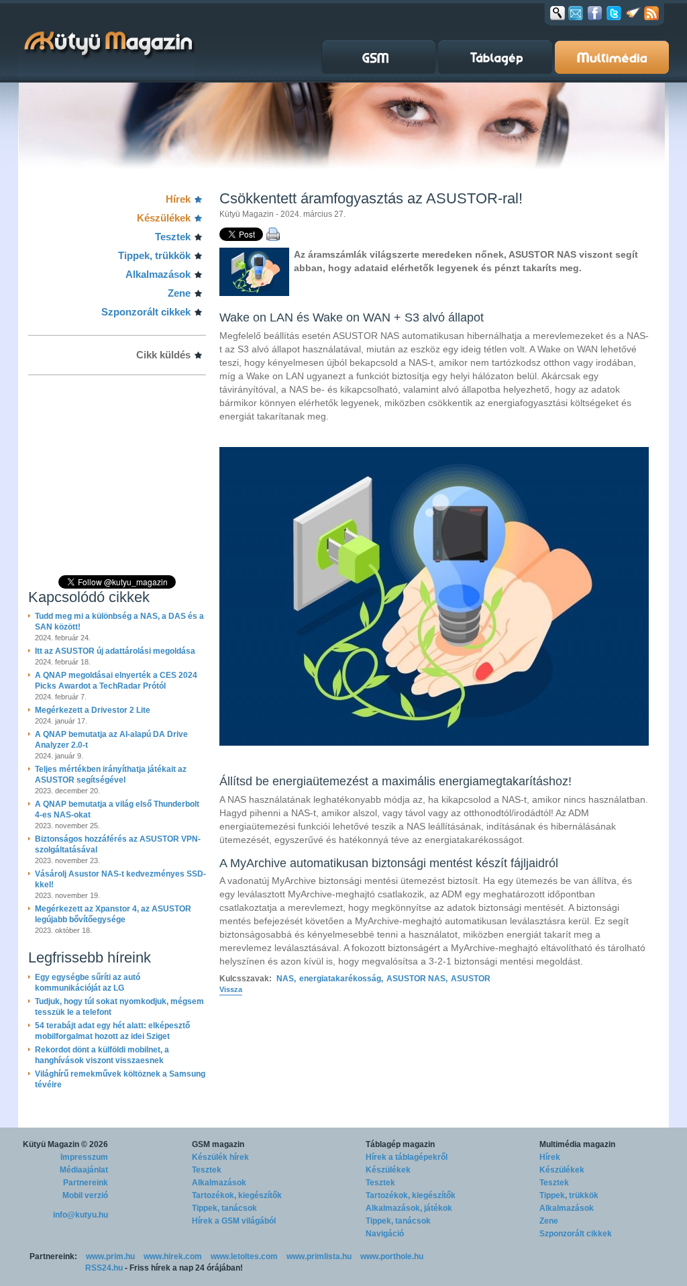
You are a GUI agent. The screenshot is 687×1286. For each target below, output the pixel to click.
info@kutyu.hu (80, 1215)
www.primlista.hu (319, 1256)
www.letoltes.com (244, 1256)
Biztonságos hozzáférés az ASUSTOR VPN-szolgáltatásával (118, 844)
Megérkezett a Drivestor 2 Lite (92, 710)
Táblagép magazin (400, 1144)
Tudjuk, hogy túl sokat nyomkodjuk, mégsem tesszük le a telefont (119, 1007)
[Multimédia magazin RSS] (651, 12)
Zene (179, 293)
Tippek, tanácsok (224, 1208)
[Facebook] (594, 12)
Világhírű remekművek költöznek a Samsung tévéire (120, 1079)
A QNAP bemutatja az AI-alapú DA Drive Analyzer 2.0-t (111, 740)
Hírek (178, 199)
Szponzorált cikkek (146, 311)
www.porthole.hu (391, 1256)
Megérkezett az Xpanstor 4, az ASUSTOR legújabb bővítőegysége (113, 914)
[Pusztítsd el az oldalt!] (633, 12)
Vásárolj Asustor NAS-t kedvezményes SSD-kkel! (120, 879)
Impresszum (84, 1157)
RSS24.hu (104, 1268)
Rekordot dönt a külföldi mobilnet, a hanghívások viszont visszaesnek (102, 1055)
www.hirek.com (173, 1256)
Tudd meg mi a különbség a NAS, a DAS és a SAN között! (119, 621)
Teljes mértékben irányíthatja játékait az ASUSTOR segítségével (111, 774)
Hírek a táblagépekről (406, 1157)
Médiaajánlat (84, 1170)
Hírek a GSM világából (234, 1221)
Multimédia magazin (577, 1144)
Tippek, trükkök (154, 255)
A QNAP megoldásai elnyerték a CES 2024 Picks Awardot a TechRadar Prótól (116, 681)
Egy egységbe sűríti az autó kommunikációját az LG (87, 983)
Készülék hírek (220, 1157)
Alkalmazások (158, 274)
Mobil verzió (85, 1195)
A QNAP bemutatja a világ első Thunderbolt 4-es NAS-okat (117, 809)
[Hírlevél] (575, 12)
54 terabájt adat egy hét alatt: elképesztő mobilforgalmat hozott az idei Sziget (112, 1031)
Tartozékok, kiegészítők (237, 1195)
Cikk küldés (163, 354)
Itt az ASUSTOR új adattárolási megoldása (115, 651)
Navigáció (385, 1233)
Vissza (230, 989)
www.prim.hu (110, 1256)
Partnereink (85, 1182)
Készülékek (164, 218)
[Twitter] (613, 12)
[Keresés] (557, 12)
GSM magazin (218, 1144)
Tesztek (173, 236)
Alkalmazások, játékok (409, 1208)
